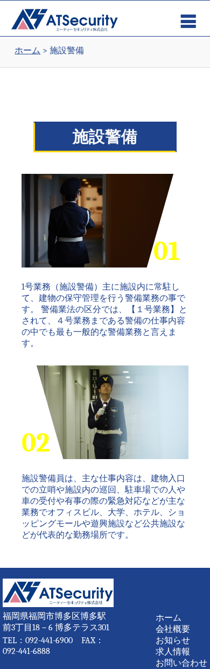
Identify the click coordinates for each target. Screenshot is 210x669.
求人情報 (173, 652)
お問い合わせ (181, 663)
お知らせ (173, 640)
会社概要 (173, 629)
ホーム (168, 618)
